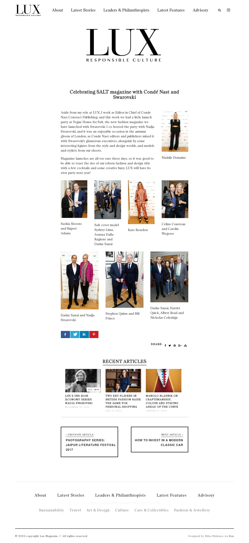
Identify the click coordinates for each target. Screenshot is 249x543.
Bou (231, 536)
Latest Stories (83, 10)
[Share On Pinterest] (93, 334)
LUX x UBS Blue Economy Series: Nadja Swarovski (79, 399)
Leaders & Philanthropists (126, 10)
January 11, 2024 (156, 410)
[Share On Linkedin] (84, 334)
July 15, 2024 (114, 410)
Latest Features (171, 10)
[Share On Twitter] (74, 334)
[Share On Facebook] (65, 334)
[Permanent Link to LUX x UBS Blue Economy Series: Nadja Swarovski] (83, 391)
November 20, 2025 (77, 407)
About (57, 10)
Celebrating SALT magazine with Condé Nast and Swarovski (124, 94)
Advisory (200, 10)
